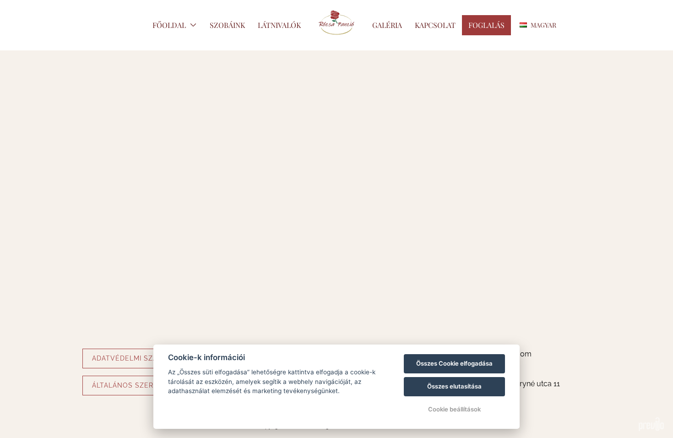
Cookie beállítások (454, 409)
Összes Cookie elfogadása (454, 363)
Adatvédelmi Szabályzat (140, 358)
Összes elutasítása (454, 386)
